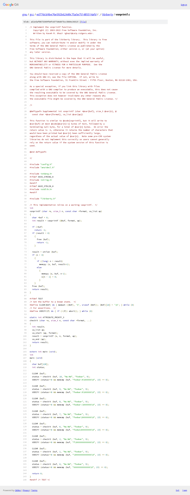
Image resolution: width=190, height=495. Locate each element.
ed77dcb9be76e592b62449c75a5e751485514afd (66, 14)
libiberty (107, 14)
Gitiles (18, 490)
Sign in (184, 4)
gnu (24, 14)
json (184, 490)
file (83, 22)
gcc (32, 14)
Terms (34, 490)
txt (177, 490)
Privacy (26, 490)
